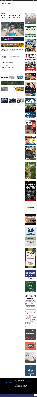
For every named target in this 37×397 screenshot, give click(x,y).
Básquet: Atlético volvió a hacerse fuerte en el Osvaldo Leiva (4, 105)
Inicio (1, 12)
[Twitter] (34, 0)
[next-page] (2, 108)
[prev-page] (1, 108)
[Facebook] (32, 0)
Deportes (4, 12)
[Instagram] (33, 0)
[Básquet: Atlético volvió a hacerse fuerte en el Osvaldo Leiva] (4, 100)
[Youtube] (36, 0)
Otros (4, 13)
